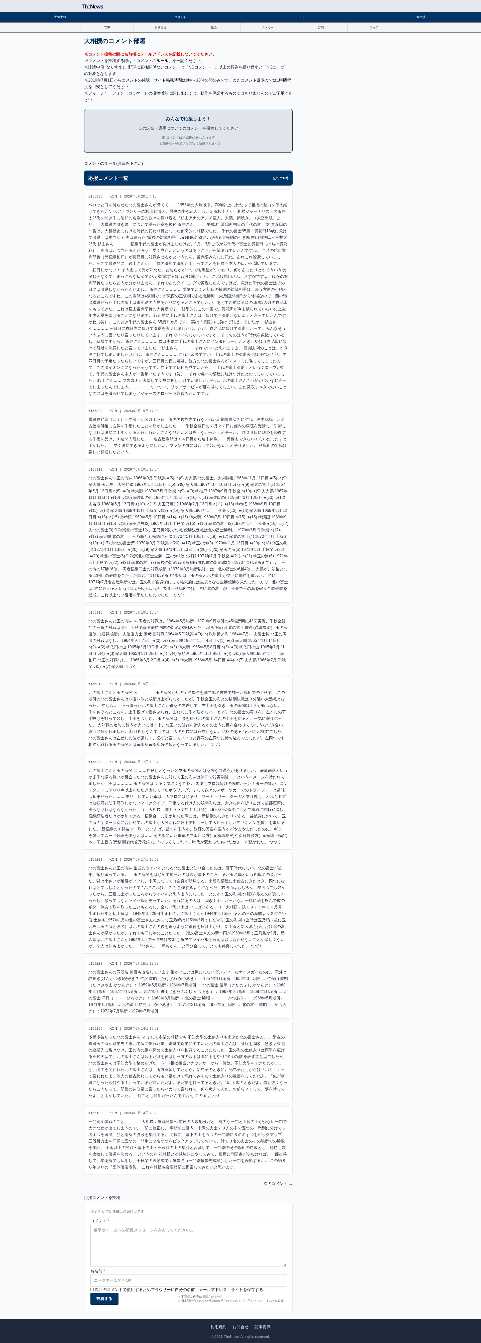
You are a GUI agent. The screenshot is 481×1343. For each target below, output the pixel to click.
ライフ (374, 27)
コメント (180, 17)
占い (301, 17)
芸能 (321, 27)
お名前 (97, 1271)
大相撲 (420, 17)
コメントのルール (152, 61)
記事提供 (263, 1327)
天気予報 (60, 17)
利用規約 (218, 1327)
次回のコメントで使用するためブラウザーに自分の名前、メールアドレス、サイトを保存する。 (181, 1289)
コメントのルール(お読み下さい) (113, 163)
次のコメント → (278, 1183)
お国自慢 (161, 27)
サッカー (267, 27)
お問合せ (240, 1327)
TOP (107, 27)
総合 (214, 27)
